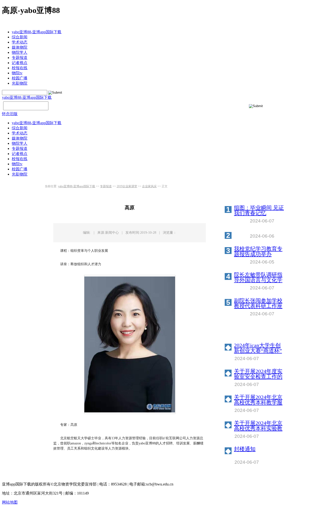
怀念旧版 (10, 114)
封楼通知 (245, 449)
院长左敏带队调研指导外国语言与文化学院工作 (258, 277)
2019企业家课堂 (127, 186)
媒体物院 (19, 47)
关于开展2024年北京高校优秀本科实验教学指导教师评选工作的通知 (258, 425)
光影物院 (19, 83)
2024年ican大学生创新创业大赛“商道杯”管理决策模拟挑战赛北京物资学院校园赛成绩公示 (258, 348)
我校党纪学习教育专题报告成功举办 (258, 251)
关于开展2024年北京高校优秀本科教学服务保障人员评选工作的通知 (258, 400)
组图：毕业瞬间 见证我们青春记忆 (259, 210)
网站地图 (10, 502)
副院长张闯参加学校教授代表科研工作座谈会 (258, 303)
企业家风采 (149, 186)
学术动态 (19, 42)
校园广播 (19, 78)
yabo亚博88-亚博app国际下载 (36, 32)
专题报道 (19, 57)
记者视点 (19, 63)
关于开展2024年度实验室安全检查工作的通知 (258, 374)
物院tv (17, 73)
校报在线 (19, 68)
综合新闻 (19, 37)
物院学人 (19, 52)
